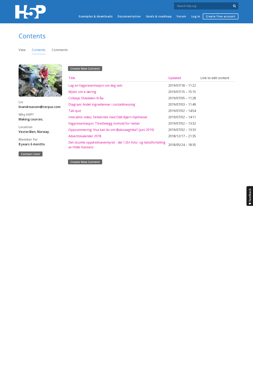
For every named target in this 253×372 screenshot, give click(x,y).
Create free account (221, 16)
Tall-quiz (74, 111)
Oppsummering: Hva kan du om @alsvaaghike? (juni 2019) (111, 130)
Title (71, 78)
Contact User (30, 154)
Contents (38, 50)
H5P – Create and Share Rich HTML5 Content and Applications (30, 11)
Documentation (129, 16)
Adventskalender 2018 (84, 136)
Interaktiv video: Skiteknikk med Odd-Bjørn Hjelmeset (107, 117)
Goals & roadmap (159, 16)
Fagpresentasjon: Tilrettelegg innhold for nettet (104, 123)
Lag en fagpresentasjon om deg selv (95, 85)
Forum (181, 16)
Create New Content (85, 68)
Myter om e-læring (82, 92)
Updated (174, 78)
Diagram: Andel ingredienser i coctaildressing (101, 104)
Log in (195, 16)
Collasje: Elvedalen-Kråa (85, 98)
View (22, 50)
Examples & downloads (95, 16)
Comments (60, 50)
